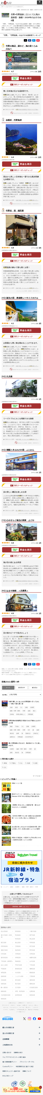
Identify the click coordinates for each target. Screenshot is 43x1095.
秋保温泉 (18, 939)
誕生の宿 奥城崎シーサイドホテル (22, 298)
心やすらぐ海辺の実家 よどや (20, 520)
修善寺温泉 (33, 957)
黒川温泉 (18, 984)
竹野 (24, 710)
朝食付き (28, 733)
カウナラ (35, 1007)
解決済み (34, 687)
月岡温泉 (18, 954)
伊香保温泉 (4, 946)
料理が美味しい (20, 714)
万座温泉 (18, 946)
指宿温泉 (3, 999)
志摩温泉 (32, 991)
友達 (16, 707)
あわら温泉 (4, 965)
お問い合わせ (7, 1052)
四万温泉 (32, 946)
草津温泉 (32, 942)
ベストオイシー (14, 1007)
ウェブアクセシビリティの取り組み (14, 1057)
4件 (40, 323)
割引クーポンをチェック (23, 84)
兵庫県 (32, 707)
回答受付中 (21, 687)
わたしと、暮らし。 (34, 1005)
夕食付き (35, 733)
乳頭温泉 (18, 935)
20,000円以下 (29, 737)
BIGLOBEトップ (8, 1076)
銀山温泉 (18, 942)
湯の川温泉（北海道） (6, 936)
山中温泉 (32, 961)
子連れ (17, 726)
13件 (39, 157)
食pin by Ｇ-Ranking (33, 1009)
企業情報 (6, 1039)
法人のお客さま (8, 1033)
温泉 (29, 710)
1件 (40, 399)
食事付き (12, 737)
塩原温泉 (18, 950)
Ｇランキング (5, 1005)
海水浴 (12, 733)
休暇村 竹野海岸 (14, 120)
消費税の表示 (18, 1052)
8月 (29, 730)
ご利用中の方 (8, 1045)
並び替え (4, 695)
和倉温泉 (18, 961)
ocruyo (19, 1005)
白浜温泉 (18, 972)
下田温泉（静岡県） (7, 961)
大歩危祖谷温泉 (5, 995)
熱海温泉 (32, 995)
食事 (17, 733)
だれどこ (13, 1005)
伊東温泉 (18, 957)
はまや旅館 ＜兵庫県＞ (17, 591)
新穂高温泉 (18, 969)
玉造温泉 (3, 980)
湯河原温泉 (4, 957)
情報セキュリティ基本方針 (11, 1071)
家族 (11, 726)
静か (34, 710)
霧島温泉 (32, 984)
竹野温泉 (30, 714)
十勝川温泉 (33, 931)
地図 (21, 74)
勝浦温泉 (32, 972)
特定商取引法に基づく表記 (24, 1066)
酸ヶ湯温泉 (4, 987)
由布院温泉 (18, 995)
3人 (23, 726)
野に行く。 (29, 1007)
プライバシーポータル (27, 1062)
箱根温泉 (3, 991)
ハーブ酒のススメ (20, 1011)
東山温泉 (32, 939)
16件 (39, 71)
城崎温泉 (32, 969)
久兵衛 (9, 376)
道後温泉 (3, 976)
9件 (40, 248)
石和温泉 (32, 954)
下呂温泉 (32, 965)
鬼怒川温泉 (4, 950)
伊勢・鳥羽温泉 (20, 991)
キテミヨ (5, 1007)
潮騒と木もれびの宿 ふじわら (20, 450)
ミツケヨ (5, 1009)
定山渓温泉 (4, 931)
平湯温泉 (3, 969)
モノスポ (22, 1007)
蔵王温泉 (3, 942)
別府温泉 (3, 984)
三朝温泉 (32, 976)
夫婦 (11, 707)
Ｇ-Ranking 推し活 (21, 1009)
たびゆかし (12, 1009)
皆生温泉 (18, 980)
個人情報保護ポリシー (10, 1062)
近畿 (26, 707)
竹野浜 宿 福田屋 (15, 211)
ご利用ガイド (21, 1002)
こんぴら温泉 (19, 976)
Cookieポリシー (8, 1066)
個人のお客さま (8, 1027)
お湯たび (24, 1005)
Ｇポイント (30, 1002)
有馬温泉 (3, 972)
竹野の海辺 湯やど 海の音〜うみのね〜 (22, 47)
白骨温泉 (3, 954)
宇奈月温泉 (18, 965)
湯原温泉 (32, 980)
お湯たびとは (12, 1002)
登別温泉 (18, 931)
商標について (27, 1071)
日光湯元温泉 (34, 987)
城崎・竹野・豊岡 (15, 710)
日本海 (12, 714)
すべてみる (36, 776)
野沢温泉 (32, 950)
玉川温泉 (18, 987)
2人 (21, 707)
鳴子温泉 (32, 935)
